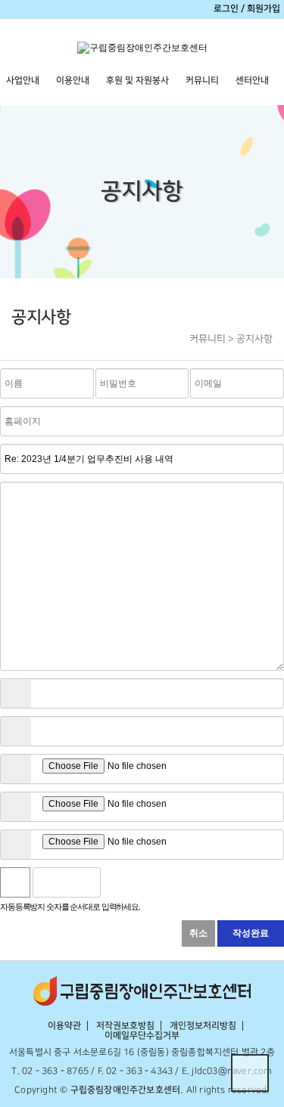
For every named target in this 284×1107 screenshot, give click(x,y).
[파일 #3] (16, 844)
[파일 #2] (16, 806)
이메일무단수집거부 (142, 1035)
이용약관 (64, 1026)
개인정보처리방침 (203, 1026)
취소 (198, 933)
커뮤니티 (202, 80)
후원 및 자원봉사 (137, 80)
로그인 (226, 9)
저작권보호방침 (125, 1026)
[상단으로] (250, 1073)
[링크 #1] (16, 693)
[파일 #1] (16, 769)
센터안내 (252, 80)
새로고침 (151, 882)
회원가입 (263, 9)
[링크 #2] (16, 731)
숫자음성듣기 (118, 882)
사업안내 (22, 80)
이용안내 (72, 80)
